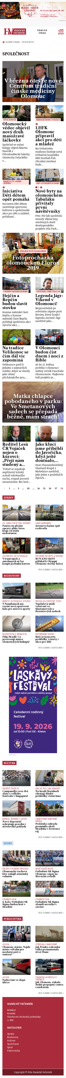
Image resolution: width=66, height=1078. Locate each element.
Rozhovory (12, 1037)
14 (38, 488)
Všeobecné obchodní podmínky (24, 1016)
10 (28, 488)
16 (50, 488)
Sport (10, 1047)
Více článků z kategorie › (51, 569)
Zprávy (10, 1033)
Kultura (11, 1040)
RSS (12, 1020)
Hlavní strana (13, 42)
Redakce (11, 1009)
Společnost (28, 42)
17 (56, 488)
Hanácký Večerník (15, 31)
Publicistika (13, 1050)
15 (44, 488)
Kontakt (11, 1013)
